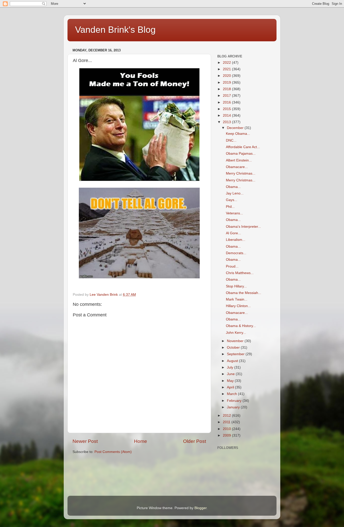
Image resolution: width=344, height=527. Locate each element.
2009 (227, 435)
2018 (227, 89)
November (236, 341)
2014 (227, 115)
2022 (227, 62)
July (230, 367)
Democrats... (236, 253)
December (236, 128)
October (234, 347)
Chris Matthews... (240, 273)
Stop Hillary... (236, 286)
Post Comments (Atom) (113, 452)
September (236, 354)
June (231, 374)
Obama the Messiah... (243, 293)
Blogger (200, 508)
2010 (227, 429)
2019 (227, 82)
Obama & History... (241, 326)
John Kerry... (236, 333)
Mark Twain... (236, 299)
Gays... (231, 200)
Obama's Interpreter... (243, 226)
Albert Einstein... (239, 160)
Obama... (233, 187)
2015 (227, 109)
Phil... (230, 207)
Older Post (194, 441)
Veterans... (234, 213)
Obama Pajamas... (241, 153)
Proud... (232, 266)
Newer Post (85, 441)
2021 (227, 69)
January (234, 407)
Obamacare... (237, 167)
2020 (227, 76)
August (233, 361)
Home (140, 441)
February (235, 401)
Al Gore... (233, 233)
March (232, 394)
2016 (227, 102)
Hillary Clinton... (238, 306)
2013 (227, 122)
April (231, 387)
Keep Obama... (238, 134)
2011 (227, 422)
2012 (227, 415)
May (231, 381)
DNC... (231, 140)
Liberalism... (235, 240)
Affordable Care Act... (243, 147)
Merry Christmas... (240, 173)
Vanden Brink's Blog (115, 29)
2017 (227, 95)
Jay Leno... (235, 193)
